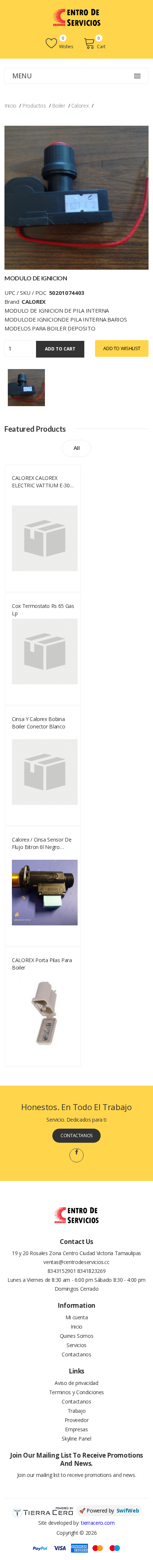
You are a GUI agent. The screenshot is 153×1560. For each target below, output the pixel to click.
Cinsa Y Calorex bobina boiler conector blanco (38, 722)
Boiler (58, 105)
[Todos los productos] (26, 386)
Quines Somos (77, 1335)
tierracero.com (97, 1522)
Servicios (76, 1345)
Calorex (80, 105)
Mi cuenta (76, 1317)
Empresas (76, 1429)
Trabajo (77, 1410)
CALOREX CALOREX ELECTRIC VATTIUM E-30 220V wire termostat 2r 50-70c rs (43, 481)
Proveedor (77, 1420)
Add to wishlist (121, 348)
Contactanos (76, 1135)
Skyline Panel (76, 1438)
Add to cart (60, 349)
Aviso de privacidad (76, 1382)
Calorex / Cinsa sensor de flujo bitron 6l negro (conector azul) (41, 843)
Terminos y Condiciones (76, 1392)
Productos (34, 105)
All (77, 448)
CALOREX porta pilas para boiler (42, 964)
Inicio (10, 105)
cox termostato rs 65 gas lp (43, 609)
